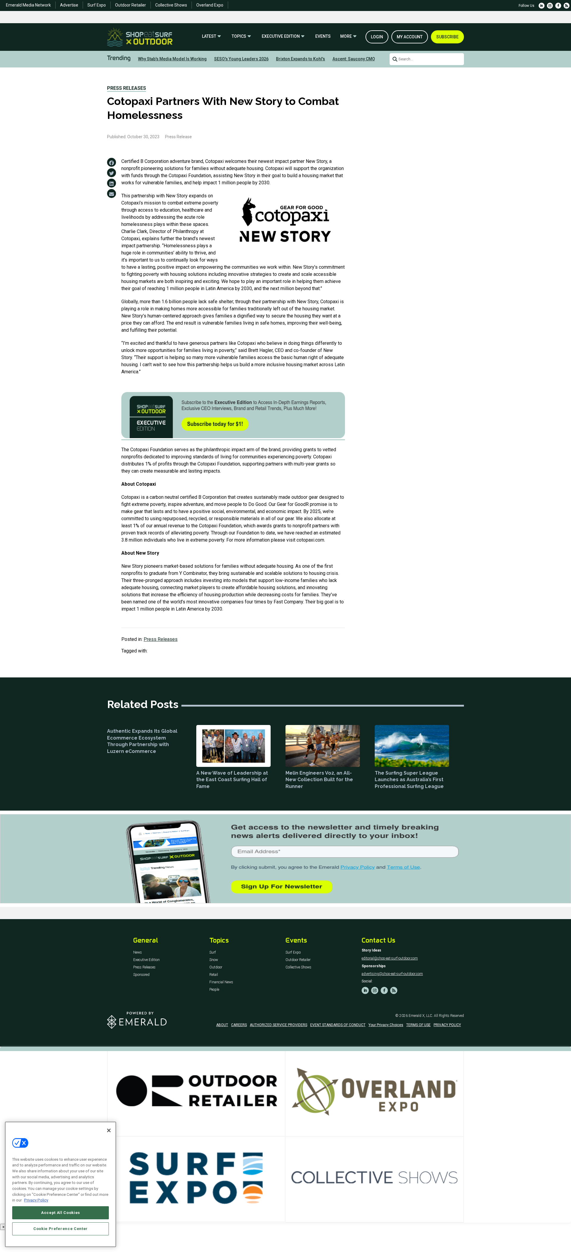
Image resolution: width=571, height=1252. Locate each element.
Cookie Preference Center (60, 1228)
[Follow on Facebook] (558, 6)
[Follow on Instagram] (550, 6)
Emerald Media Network (28, 5)
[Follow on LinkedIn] (542, 6)
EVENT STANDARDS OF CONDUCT (337, 1025)
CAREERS (239, 1025)
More (346, 36)
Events (323, 36)
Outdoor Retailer (130, 5)
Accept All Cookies (60, 1212)
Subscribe (447, 36)
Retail (213, 975)
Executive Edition (281, 36)
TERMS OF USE (418, 1025)
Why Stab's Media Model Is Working (172, 58)
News (137, 952)
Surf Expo (96, 5)
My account (410, 36)
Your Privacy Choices (385, 1025)
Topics (239, 36)
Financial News (221, 982)
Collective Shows (171, 5)
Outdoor (215, 967)
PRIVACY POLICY (447, 1025)
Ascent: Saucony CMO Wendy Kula (365, 58)
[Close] (108, 1130)
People (214, 990)
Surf (212, 952)
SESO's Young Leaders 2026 (241, 58)
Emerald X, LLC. (421, 1016)
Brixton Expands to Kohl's (300, 58)
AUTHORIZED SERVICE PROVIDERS (278, 1025)
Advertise (69, 5)
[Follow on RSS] (567, 6)
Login (377, 36)
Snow (213, 960)
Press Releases (126, 88)
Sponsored (141, 975)
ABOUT (222, 1025)
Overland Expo (209, 5)
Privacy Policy (36, 1200)
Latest (209, 36)
